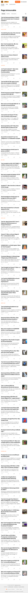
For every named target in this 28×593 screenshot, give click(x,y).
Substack (6, 591)
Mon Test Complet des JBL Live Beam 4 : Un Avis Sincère (9, 44)
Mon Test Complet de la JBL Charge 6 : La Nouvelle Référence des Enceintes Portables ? (10, 524)
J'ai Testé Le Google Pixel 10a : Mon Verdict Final (10, 419)
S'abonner (18, 1)
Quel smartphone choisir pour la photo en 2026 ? (10, 150)
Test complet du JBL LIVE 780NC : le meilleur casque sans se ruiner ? (11, 164)
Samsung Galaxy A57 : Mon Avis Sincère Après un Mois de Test (10, 126)
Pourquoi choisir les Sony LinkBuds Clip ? (10, 430)
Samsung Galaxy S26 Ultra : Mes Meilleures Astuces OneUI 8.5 (10, 318)
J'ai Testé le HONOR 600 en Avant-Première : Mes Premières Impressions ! (10, 280)
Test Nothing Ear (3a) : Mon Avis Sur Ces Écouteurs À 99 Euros (11, 33)
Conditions (16, 586)
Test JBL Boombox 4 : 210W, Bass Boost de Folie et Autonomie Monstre (10, 511)
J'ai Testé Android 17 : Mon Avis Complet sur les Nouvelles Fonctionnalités (9, 70)
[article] (14, 22)
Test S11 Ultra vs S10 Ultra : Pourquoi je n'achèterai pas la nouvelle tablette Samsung (9, 537)
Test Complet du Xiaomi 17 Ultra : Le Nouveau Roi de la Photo (11, 268)
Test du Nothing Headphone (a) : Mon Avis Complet (10, 307)
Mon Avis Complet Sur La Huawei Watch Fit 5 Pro (10, 208)
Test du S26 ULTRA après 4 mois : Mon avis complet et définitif (10, 82)
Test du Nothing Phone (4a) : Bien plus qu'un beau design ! (10, 351)
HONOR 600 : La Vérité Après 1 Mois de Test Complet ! (11, 246)
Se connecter (24, 1)
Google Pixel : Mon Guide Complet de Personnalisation (10, 340)
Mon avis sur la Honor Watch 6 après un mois (9, 55)
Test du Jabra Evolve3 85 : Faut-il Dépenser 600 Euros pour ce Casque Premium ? (10, 223)
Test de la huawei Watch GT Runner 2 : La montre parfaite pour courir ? (10, 362)
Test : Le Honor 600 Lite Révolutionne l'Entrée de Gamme (10, 386)
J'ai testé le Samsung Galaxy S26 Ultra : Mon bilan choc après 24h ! (10, 408)
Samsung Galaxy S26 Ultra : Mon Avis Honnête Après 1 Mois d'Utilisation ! (10, 292)
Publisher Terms (17, 585)
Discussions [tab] (13, 13)
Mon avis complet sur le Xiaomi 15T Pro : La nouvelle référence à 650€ (10, 572)
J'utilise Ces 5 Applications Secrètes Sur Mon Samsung (8, 477)
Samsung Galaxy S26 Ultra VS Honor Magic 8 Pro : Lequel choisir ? (10, 397)
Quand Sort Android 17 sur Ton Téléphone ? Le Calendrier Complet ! (10, 138)
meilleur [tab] (8, 13)
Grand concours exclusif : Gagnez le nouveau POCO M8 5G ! (11, 93)
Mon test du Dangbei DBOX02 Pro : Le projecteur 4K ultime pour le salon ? (10, 549)
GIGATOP (6, 25)
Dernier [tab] (3, 13)
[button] (2, 4)
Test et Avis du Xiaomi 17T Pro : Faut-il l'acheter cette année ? (9, 115)
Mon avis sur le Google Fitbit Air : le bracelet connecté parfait (10, 104)
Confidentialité (10, 586)
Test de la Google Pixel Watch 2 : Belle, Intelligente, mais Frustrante (10, 499)
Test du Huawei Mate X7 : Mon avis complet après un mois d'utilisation (10, 441)
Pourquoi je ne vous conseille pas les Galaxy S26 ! (10, 455)
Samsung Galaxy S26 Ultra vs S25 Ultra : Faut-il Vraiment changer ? (10, 466)
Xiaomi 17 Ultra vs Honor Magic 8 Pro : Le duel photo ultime (10, 235)
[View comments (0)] (8, 27)
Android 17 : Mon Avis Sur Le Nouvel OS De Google (10, 186)
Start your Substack (11, 589)
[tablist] (9, 13)
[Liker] (2, 41)
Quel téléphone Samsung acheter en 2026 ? (10, 488)
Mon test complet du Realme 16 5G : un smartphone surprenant (10, 175)
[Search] (25, 13)
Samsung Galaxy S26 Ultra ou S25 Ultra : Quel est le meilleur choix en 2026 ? (10, 374)
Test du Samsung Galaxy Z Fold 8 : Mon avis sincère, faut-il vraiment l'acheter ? (10, 19)
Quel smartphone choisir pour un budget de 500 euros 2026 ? (10, 197)
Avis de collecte (21, 586)
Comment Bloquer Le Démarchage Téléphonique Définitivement (10, 257)
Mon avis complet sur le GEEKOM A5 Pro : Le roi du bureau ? (10, 329)
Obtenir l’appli (19, 589)
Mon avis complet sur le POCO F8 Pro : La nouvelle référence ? (10, 561)
